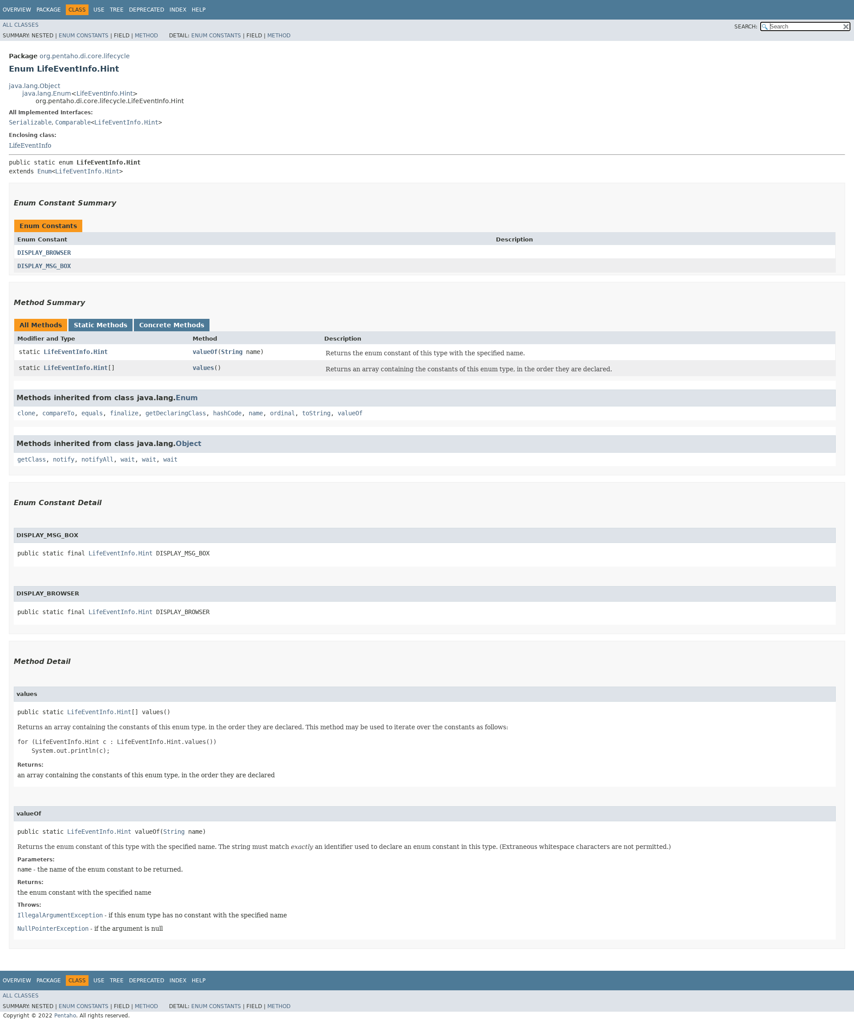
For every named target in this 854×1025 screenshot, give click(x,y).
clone (26, 413)
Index (177, 10)
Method (146, 35)
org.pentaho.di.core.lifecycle (85, 56)
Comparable (73, 122)
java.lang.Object (34, 85)
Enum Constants (84, 35)
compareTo (58, 413)
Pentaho (65, 1016)
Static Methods (100, 325)
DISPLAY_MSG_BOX (44, 265)
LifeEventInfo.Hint (105, 93)
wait (128, 459)
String (231, 351)
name (256, 413)
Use (99, 10)
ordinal (282, 413)
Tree (117, 10)
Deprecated (146, 10)
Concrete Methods (171, 325)
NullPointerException (53, 928)
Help (198, 10)
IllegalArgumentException (60, 915)
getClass (31, 459)
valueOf (205, 351)
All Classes (21, 25)
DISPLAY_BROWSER (44, 252)
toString (316, 413)
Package (48, 10)
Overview (17, 10)
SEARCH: (745, 27)
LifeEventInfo (30, 145)
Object (188, 443)
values (203, 367)
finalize (124, 413)
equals (92, 413)
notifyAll (97, 459)
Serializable (30, 122)
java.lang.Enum (46, 93)
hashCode (227, 413)
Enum (44, 171)
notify (63, 459)
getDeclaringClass (175, 413)
